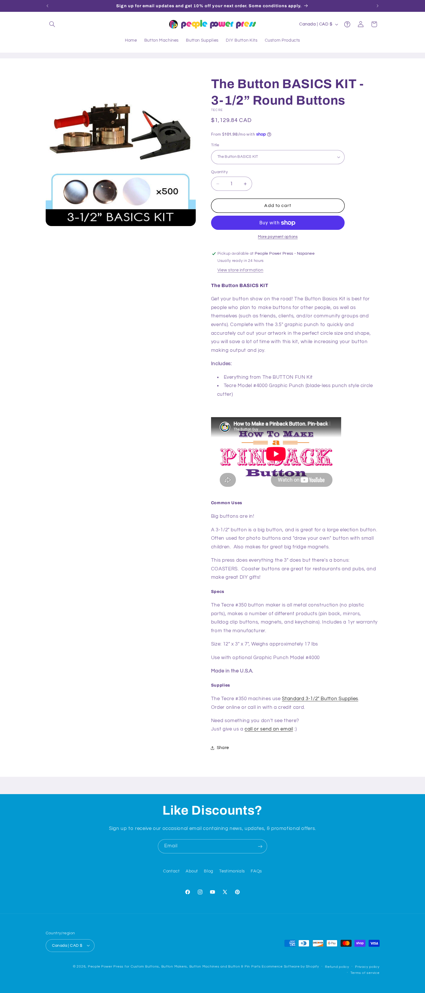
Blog (208, 871)
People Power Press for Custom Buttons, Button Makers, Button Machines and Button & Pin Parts (174, 966)
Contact (171, 871)
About (192, 871)
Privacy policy (367, 966)
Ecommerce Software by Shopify (290, 966)
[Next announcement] (377, 6)
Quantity (219, 172)
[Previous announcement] (47, 6)
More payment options (278, 237)
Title (215, 145)
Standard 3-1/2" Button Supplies (320, 698)
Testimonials (232, 871)
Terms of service (365, 972)
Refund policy (337, 966)
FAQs (256, 871)
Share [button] (223, 748)
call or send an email (269, 729)
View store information (240, 270)
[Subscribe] (260, 846)
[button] (52, 24)
